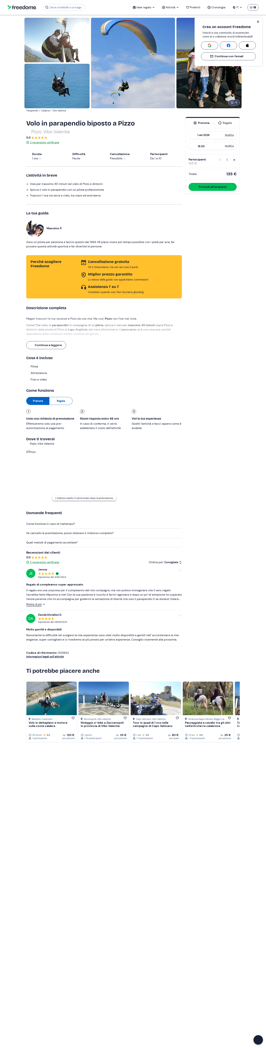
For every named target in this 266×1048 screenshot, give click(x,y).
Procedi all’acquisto (213, 187)
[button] (258, 1040)
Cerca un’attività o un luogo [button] (65, 7)
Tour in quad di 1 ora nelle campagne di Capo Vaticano (152, 724)
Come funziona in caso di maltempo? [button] (50, 524)
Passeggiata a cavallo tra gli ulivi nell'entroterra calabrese (207, 724)
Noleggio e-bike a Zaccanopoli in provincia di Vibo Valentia (102, 724)
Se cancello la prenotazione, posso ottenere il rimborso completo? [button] (70, 533)
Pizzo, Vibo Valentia (50, 132)
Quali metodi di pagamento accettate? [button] (52, 542)
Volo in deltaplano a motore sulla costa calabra (48, 724)
